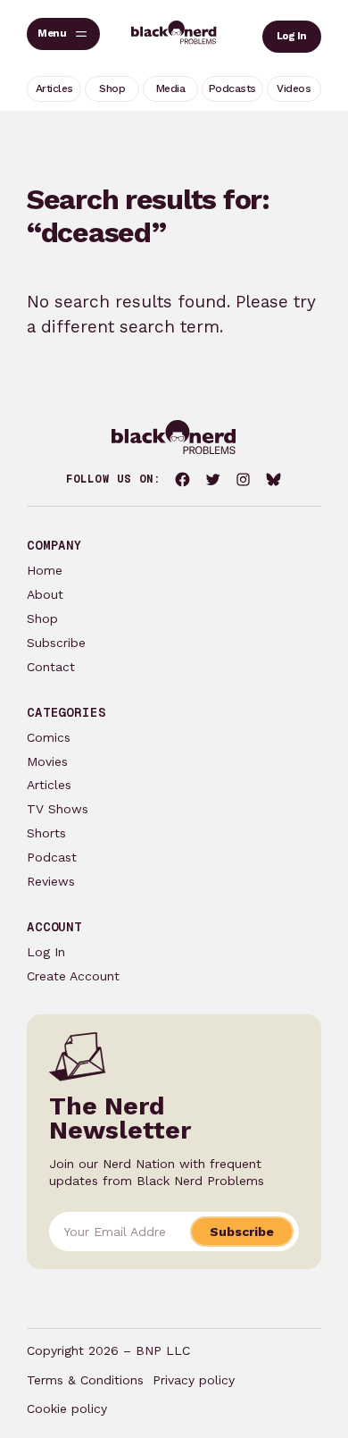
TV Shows (57, 809)
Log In (292, 36)
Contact (51, 667)
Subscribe (56, 642)
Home (44, 570)
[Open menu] (63, 34)
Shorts (46, 833)
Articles (49, 785)
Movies (47, 761)
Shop (42, 618)
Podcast (52, 857)
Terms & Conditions (85, 1380)
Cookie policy (67, 1408)
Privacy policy (194, 1380)
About (45, 594)
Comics (48, 737)
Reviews (51, 881)
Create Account (73, 976)
